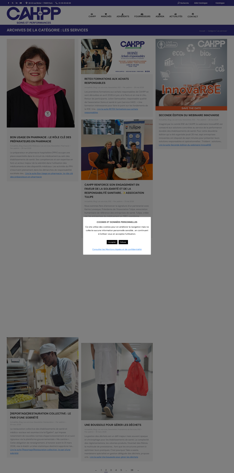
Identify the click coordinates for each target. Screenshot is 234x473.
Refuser (123, 242)
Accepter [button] (112, 242)
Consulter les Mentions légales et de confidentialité (117, 249)
